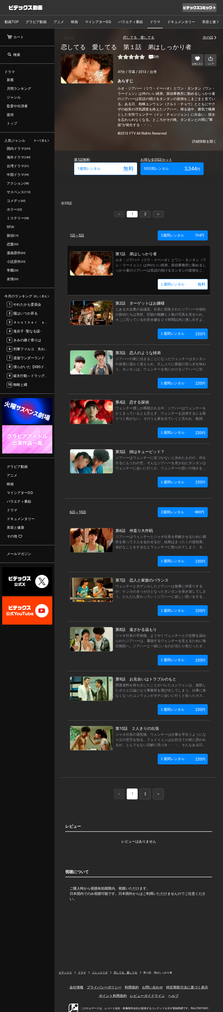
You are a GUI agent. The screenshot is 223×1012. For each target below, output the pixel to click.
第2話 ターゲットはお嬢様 (140, 303)
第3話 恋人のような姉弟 (138, 352)
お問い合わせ (152, 987)
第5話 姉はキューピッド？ (140, 451)
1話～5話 (77, 235)
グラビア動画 (36, 22)
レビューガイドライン (147, 996)
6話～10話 (78, 512)
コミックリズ (100, 972)
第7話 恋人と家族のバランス (142, 580)
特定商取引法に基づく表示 (187, 987)
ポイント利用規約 (113, 996)
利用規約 (132, 987)
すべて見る (40, 140)
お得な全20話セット (156, 160)
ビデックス (65, 972)
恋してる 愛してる (138, 37)
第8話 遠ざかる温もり (136, 629)
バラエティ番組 (130, 22)
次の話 (208, 37)
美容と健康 (211, 22)
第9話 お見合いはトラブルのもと (145, 679)
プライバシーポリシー (104, 987)
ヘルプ (173, 996)
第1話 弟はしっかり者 (136, 254)
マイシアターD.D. (98, 22)
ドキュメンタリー (181, 22)
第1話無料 (82, 160)
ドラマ (155, 22)
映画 (74, 22)
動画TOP (12, 22)
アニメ (59, 22)
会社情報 (76, 987)
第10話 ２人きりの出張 (137, 728)
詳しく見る (40, 296)
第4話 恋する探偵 (132, 402)
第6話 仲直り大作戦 (134, 530)
